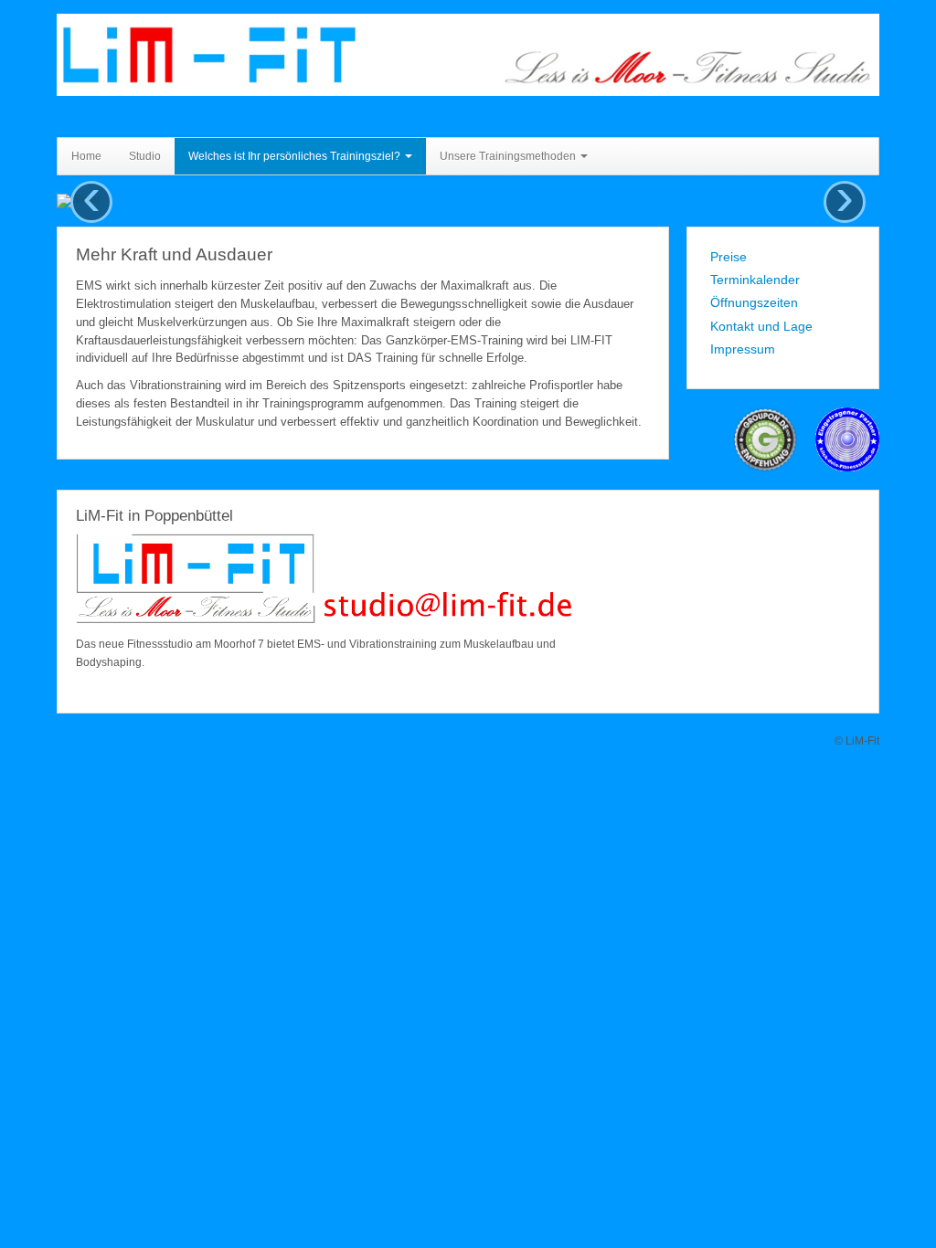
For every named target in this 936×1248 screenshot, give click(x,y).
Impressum (742, 349)
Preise (728, 256)
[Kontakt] (324, 582)
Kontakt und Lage (761, 326)
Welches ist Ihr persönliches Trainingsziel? (295, 156)
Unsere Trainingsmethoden (509, 156)
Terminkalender (755, 279)
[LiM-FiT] (468, 54)
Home (86, 156)
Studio (145, 156)
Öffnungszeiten (754, 302)
